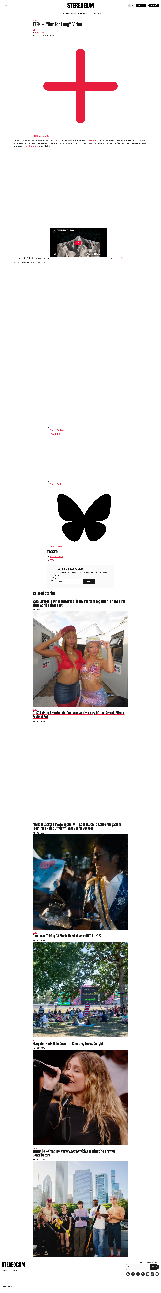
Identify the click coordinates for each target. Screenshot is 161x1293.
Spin (122, 258)
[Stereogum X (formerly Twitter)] (143, 1274)
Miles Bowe (39, 32)
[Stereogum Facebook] (138, 1274)
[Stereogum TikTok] (152, 1274)
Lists (94, 13)
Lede (16, 1289)
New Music (66, 13)
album (30, 146)
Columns (73, 13)
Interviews (81, 13)
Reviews (88, 13)
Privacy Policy (5, 1283)
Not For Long (94, 140)
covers (35, 146)
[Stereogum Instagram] (133, 1274)
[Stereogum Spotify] (147, 1274)
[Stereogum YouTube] (157, 1274)
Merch (100, 13)
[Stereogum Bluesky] (128, 1274)
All (60, 13)
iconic (26, 146)
